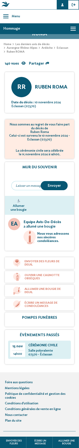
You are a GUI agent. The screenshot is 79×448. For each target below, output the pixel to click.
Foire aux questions (19, 382)
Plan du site (13, 420)
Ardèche (47, 47)
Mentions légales (17, 388)
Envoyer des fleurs (14, 442)
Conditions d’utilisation (21, 403)
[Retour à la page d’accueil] (5, 6)
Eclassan (62, 47)
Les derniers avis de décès (32, 44)
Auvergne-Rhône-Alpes (22, 47)
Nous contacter (16, 415)
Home (7, 44)
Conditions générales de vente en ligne (33, 409)
